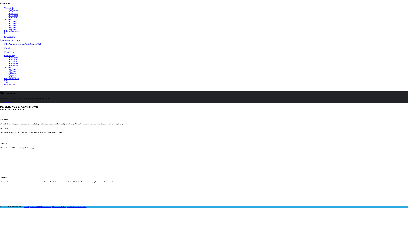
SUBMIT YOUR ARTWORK (10, 88)
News (6, 33)
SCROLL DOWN (6, 102)
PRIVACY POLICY (59, 207)
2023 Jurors (12, 25)
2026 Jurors (12, 21)
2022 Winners (13, 16)
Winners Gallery (9, 8)
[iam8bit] (7, 48)
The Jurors (7, 19)
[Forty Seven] (9, 52)
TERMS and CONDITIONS (76, 207)
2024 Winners (13, 14)
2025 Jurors (12, 23)
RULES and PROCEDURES (40, 207)
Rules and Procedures (11, 31)
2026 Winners (13, 10)
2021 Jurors (12, 29)
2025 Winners (13, 12)
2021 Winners (13, 18)
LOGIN (26, 207)
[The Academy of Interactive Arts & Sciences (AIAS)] (22, 44)
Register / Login (9, 37)
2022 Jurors (12, 27)
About (6, 35)
